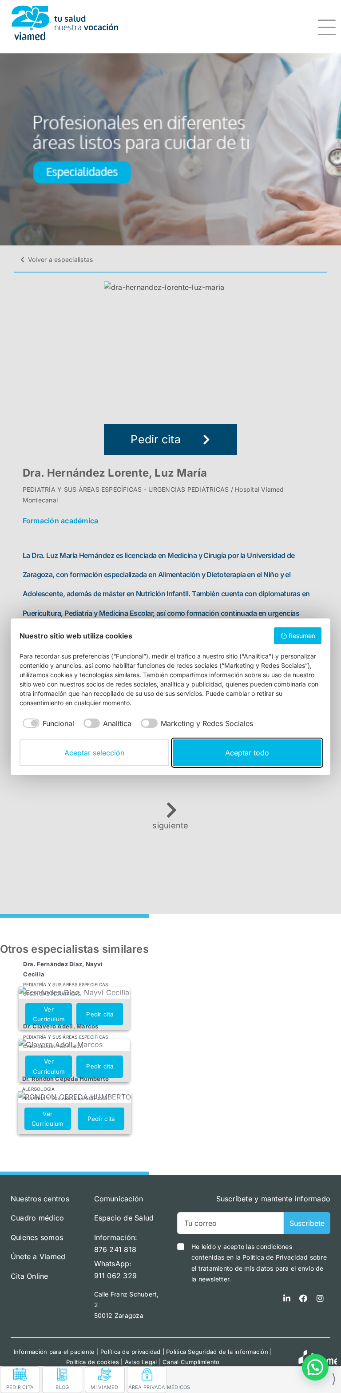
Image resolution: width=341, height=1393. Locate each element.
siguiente (170, 825)
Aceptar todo (247, 752)
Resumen (302, 635)
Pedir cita (155, 439)
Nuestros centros (40, 1198)
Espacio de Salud (124, 1217)
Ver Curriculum (49, 1014)
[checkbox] (47, 723)
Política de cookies (92, 1361)
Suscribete (307, 1223)
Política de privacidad (130, 1351)
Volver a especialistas (60, 259)
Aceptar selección (94, 752)
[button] (315, 1367)
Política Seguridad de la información (217, 1351)
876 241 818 (115, 1249)
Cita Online (29, 1276)
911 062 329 (115, 1275)
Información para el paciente (54, 1351)
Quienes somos (37, 1237)
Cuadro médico (37, 1217)
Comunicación (118, 1198)
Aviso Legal (141, 1361)
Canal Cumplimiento (191, 1361)
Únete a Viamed (38, 1256)
